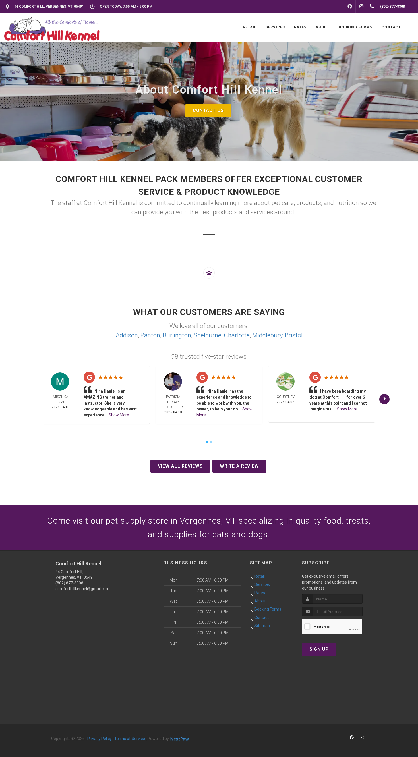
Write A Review (239, 466)
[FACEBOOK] (349, 6)
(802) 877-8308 (69, 583)
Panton (150, 335)
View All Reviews (180, 466)
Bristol (294, 335)
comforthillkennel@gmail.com (82, 588)
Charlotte (237, 335)
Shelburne (207, 335)
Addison (127, 335)
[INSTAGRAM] (361, 6)
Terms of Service (129, 738)
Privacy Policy (99, 738)
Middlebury (267, 335)
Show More (119, 415)
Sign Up (319, 649)
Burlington (177, 335)
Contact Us (208, 110)
